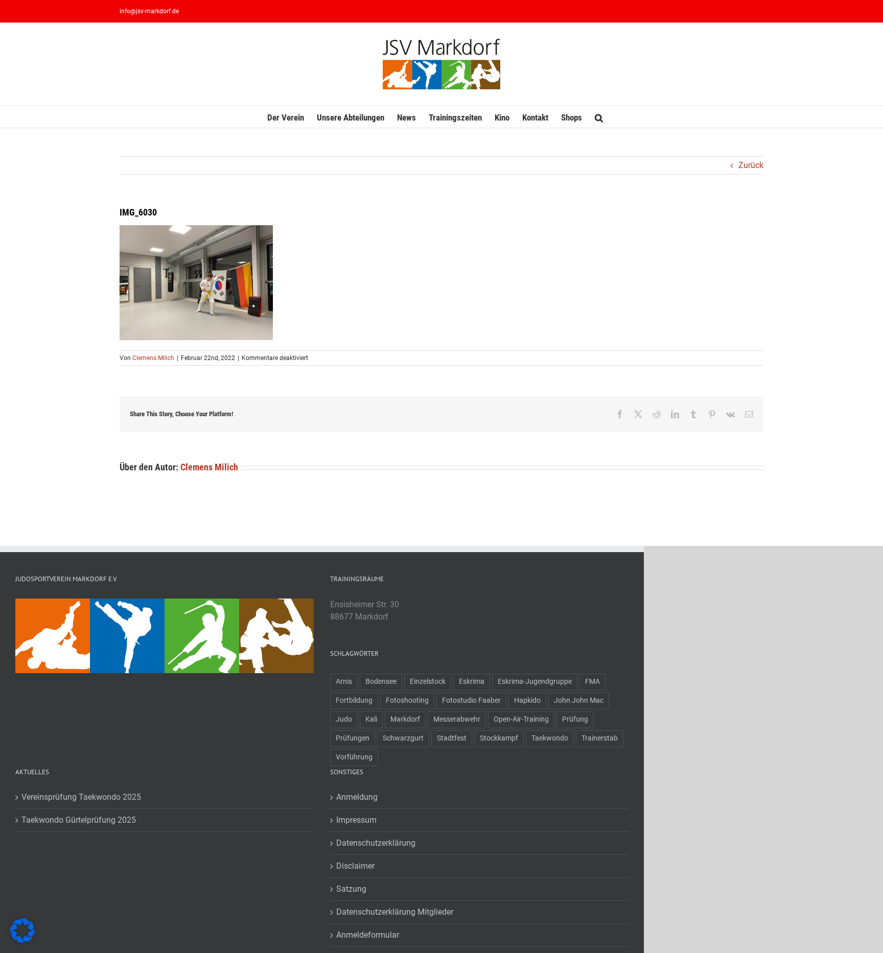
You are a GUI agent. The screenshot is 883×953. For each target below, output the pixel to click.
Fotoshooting (407, 700)
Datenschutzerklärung (375, 843)
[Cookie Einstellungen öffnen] (22, 940)
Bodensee (381, 681)
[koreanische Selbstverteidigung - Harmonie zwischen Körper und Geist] (276, 604)
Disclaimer (355, 866)
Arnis (344, 681)
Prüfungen (352, 738)
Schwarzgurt (403, 738)
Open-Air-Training (521, 719)
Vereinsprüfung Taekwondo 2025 (81, 797)
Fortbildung (354, 700)
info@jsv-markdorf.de (149, 11)
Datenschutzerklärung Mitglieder (394, 912)
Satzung (351, 889)
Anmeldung (357, 797)
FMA (592, 681)
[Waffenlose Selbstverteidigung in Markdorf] (127, 604)
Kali (371, 719)
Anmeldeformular (367, 935)
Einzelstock (428, 681)
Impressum (356, 820)
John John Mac (578, 700)
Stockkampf (499, 738)
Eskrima (471, 681)
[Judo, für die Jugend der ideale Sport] (52, 604)
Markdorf (405, 719)
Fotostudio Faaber (471, 700)
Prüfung (575, 719)
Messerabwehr (456, 719)
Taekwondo (549, 738)
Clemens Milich (153, 358)
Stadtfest (452, 738)
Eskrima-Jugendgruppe (535, 681)
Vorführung (354, 757)
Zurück (750, 165)
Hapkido (527, 700)
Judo (344, 719)
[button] (599, 117)
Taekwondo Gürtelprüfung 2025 (78, 820)
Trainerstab (600, 738)
